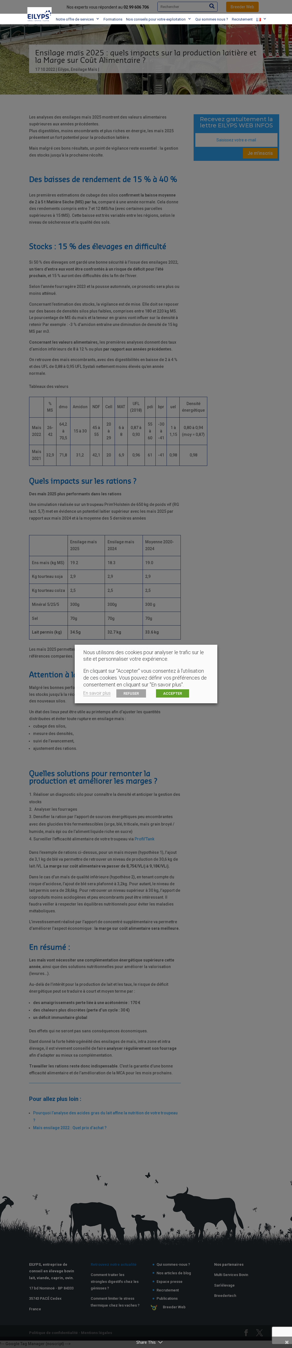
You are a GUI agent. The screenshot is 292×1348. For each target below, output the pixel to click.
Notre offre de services (75, 19)
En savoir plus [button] (97, 693)
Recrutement (242, 19)
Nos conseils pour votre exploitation (156, 19)
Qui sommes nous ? (211, 19)
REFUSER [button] (131, 693)
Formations (113, 19)
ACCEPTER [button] (172, 693)
